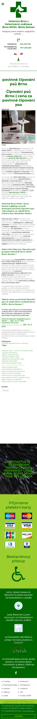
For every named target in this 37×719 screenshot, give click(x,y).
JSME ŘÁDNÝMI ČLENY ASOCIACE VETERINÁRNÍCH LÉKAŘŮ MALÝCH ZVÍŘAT (18, 617)
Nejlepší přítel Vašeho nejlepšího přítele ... (18, 32)
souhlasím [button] (18, 716)
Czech (15, 54)
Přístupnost (25, 685)
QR (21, 692)
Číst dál (5, 391)
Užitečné (23, 689)
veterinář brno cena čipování (14, 382)
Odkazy (6, 692)
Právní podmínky (10, 685)
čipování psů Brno (9, 353)
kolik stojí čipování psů (11, 363)
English (21, 54)
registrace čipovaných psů (13, 359)
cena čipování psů (9, 367)
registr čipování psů (10, 355)
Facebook (10, 673)
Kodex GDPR (25, 696)
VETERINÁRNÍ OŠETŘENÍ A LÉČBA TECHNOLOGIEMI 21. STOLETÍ (18, 640)
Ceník (5, 696)
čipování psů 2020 (9, 361)
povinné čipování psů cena (13, 371)
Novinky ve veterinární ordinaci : (15, 343)
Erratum (6, 689)
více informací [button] (29, 711)
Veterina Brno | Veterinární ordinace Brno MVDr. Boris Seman (18, 24)
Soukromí (24, 681)
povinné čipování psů (23, 351)
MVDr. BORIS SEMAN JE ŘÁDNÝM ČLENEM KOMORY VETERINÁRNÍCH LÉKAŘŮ (18, 595)
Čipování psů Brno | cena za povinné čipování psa (18, 98)
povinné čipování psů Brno (13, 365)
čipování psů (7, 351)
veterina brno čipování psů (13, 375)
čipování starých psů (10, 357)
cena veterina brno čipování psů (15, 377)
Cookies (6, 681)
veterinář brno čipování (12, 379)
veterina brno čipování (11, 373)
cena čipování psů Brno (12, 369)
